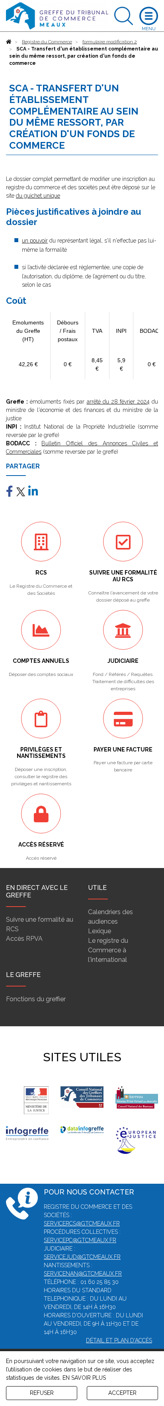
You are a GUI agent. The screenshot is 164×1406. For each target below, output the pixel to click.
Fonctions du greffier (36, 999)
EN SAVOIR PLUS (84, 1378)
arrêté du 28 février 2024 (118, 401)
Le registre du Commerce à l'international (108, 950)
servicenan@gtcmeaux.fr (83, 1273)
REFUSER (42, 1393)
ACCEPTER (122, 1393)
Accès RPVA (24, 938)
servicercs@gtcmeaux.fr (82, 1223)
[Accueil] (9, 42)
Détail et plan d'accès (119, 1340)
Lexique (99, 931)
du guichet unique (38, 195)
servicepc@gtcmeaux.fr (80, 1240)
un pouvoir (35, 240)
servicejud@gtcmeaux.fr (82, 1257)
